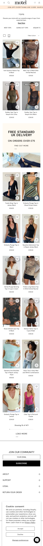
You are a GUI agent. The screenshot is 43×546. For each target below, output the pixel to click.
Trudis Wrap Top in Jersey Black (11, 204)
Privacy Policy (30, 522)
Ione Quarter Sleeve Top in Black (12, 71)
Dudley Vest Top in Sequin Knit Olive (11, 113)
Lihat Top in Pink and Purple (31, 415)
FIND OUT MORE (21, 146)
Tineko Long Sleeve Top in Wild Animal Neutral (31, 288)
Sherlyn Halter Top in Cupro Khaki (31, 330)
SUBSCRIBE (21, 463)
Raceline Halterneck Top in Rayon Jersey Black (31, 246)
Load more (21, 433)
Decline (20, 534)
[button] (17, 43)
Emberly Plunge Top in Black (11, 246)
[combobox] (8, 2)
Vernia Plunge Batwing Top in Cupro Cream (11, 288)
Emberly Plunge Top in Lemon (11, 415)
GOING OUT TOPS (22, 28)
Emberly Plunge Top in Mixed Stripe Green (30, 204)
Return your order (12, 492)
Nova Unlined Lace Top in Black (11, 330)
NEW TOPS (7, 28)
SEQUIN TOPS (37, 28)
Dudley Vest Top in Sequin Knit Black (30, 113)
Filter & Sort (32, 35)
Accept (20, 529)
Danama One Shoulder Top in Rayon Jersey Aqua (11, 373)
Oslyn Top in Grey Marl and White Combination (31, 372)
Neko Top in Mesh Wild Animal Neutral (30, 71)
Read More (21, 23)
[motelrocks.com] (21, 2)
